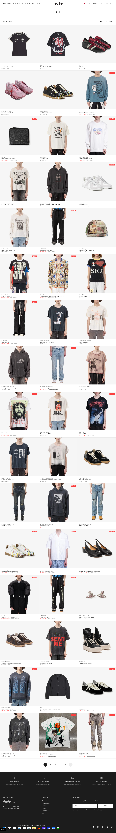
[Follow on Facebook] (93, 827)
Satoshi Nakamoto (44, 661)
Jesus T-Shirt (4, 434)
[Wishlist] (110, 3)
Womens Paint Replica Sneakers (9, 571)
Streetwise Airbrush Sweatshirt (86, 112)
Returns (44, 805)
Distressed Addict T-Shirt (7, 479)
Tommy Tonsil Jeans (84, 525)
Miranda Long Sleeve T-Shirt (8, 250)
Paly (80, 111)
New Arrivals (7, 3)
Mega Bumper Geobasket (85, 663)
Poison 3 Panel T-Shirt (6, 296)
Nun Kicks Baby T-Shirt (7, 204)
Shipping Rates (46, 803)
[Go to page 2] (70, 765)
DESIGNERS (16, 3)
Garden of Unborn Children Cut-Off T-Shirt (50, 479)
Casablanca (43, 294)
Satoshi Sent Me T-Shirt (46, 663)
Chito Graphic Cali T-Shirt (7, 67)
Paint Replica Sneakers (46, 112)
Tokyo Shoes (82, 709)
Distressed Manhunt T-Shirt (46, 342)
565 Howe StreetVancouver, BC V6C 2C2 (9, 801)
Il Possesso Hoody (44, 525)
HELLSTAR (43, 249)
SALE (33, 3)
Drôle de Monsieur (83, 157)
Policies (44, 808)
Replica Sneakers (83, 204)
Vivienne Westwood (84, 616)
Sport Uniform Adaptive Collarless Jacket (50, 709)
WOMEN (39, 3)
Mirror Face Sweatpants (46, 250)
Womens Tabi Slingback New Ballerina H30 (89, 571)
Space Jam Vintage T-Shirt (46, 755)
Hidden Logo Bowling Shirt (46, 571)
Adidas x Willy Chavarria (7, 111)
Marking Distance (5, 249)
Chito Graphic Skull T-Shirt (46, 67)
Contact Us (45, 801)
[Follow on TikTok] (107, 827)
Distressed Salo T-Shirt (45, 434)
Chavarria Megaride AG (7, 112)
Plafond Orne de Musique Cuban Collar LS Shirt (52, 296)
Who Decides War (5, 707)
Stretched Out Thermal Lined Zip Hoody (50, 204)
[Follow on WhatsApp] (112, 827)
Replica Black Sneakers (85, 479)
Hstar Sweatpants (44, 617)
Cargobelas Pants (5, 342)
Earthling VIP (43, 753)
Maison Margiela (44, 111)
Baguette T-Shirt (44, 158)
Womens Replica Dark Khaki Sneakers (11, 663)
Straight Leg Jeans (6, 525)
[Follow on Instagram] (98, 827)
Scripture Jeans (83, 755)
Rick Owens (4, 340)
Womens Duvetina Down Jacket (9, 617)
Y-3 (2, 65)
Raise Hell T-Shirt (83, 434)
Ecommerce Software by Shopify (37, 825)
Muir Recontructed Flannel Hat (86, 250)
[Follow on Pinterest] (103, 827)
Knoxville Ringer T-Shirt (84, 296)
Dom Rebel (43, 157)
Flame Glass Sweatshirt (7, 709)
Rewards (44, 810)
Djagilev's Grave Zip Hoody (8, 755)
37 (65, 764)
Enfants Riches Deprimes (7, 203)
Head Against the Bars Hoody (8, 388)
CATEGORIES (26, 3)
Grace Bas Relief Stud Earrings (86, 617)
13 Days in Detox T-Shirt (85, 388)
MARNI (3, 157)
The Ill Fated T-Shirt (83, 342)
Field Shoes (82, 67)
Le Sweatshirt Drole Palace (85, 158)
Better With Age (82, 249)
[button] (3, 829)
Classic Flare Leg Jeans (46, 388)
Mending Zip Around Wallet (8, 158)
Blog (43, 813)
